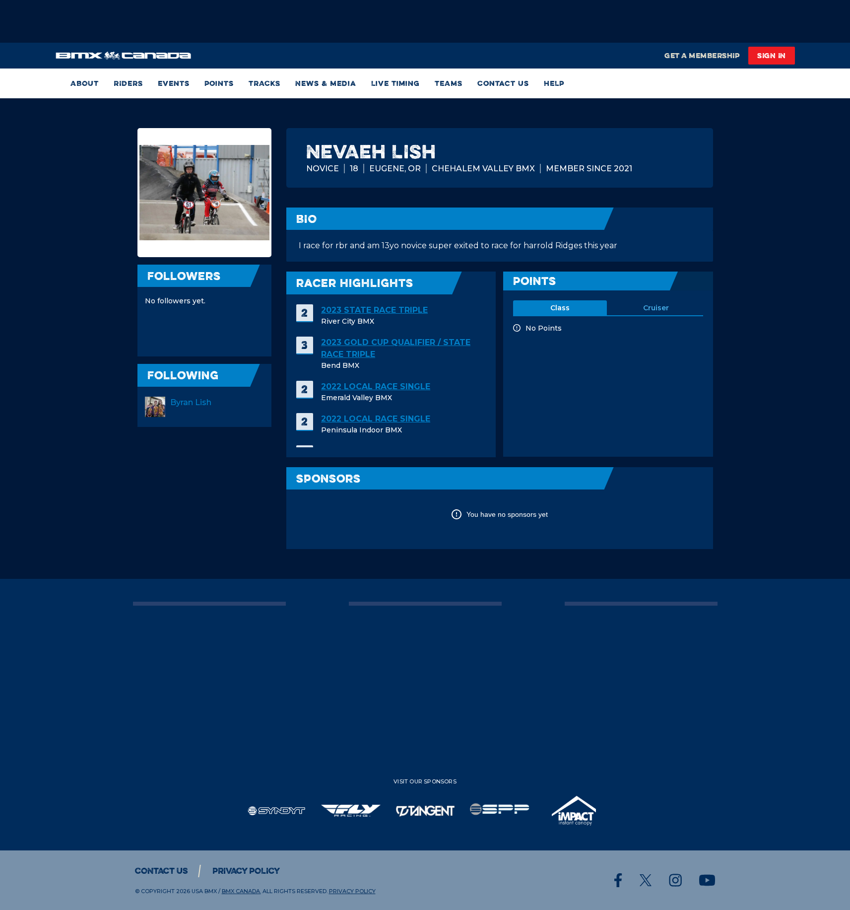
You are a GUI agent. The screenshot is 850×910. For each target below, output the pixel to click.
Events (174, 83)
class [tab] (560, 307)
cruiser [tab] (656, 307)
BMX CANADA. (241, 891)
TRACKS (264, 83)
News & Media (325, 83)
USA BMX (204, 891)
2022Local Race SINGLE (375, 386)
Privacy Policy (246, 870)
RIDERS (128, 83)
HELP (554, 83)
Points (219, 83)
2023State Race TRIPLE (374, 310)
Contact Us (503, 83)
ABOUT (84, 83)
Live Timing (395, 83)
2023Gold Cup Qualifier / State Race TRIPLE (395, 348)
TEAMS (448, 83)
